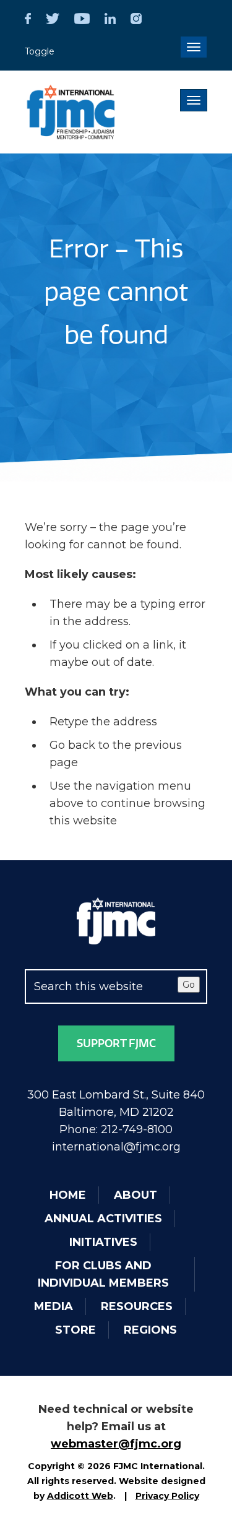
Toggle (39, 51)
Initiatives (103, 1242)
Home (67, 1195)
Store (75, 1330)
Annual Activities (103, 1218)
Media (53, 1306)
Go (189, 984)
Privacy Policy (167, 1495)
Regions (150, 1330)
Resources (137, 1306)
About (135, 1195)
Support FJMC (116, 1043)
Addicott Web (80, 1495)
